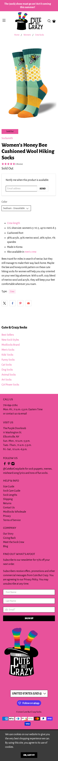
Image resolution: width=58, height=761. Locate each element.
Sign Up (29, 618)
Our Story (8, 533)
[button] (29, 164)
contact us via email (16, 413)
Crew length (13, 223)
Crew (12, 291)
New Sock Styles (10, 339)
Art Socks (7, 379)
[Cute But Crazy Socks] (29, 21)
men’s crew (30, 251)
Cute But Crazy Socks (32, 712)
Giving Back (9, 538)
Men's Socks (8, 349)
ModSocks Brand (11, 344)
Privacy (7, 516)
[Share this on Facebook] (12, 303)
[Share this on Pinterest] (20, 303)
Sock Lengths (10, 495)
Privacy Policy (31, 579)
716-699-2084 (10, 405)
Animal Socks (9, 374)
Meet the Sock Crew (13, 542)
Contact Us (9, 507)
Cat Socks (7, 364)
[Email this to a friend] (28, 303)
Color (4, 201)
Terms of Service (12, 520)
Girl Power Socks (10, 384)
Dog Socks (7, 369)
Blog (5, 546)
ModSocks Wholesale (14, 511)
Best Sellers (8, 334)
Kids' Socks (7, 354)
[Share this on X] (4, 303)
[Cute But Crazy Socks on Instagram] (13, 464)
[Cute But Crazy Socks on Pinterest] (9, 464)
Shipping (8, 499)
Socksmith (7, 138)
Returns (7, 503)
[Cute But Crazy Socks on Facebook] (4, 464)
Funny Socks (8, 359)
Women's (27, 35)
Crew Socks (39, 35)
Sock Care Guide (11, 490)
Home (16, 35)
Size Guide (8, 486)
